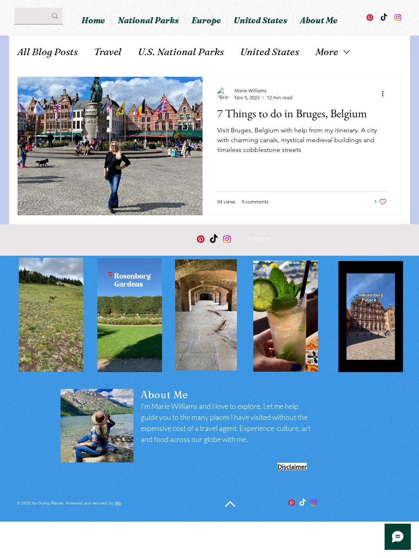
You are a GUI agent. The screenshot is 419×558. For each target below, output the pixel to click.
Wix (118, 503)
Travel (108, 52)
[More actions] (385, 93)
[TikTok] (383, 17)
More (326, 52)
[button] (73, 363)
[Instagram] (397, 17)
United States (269, 52)
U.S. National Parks (181, 52)
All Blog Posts (47, 52)
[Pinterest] (369, 17)
